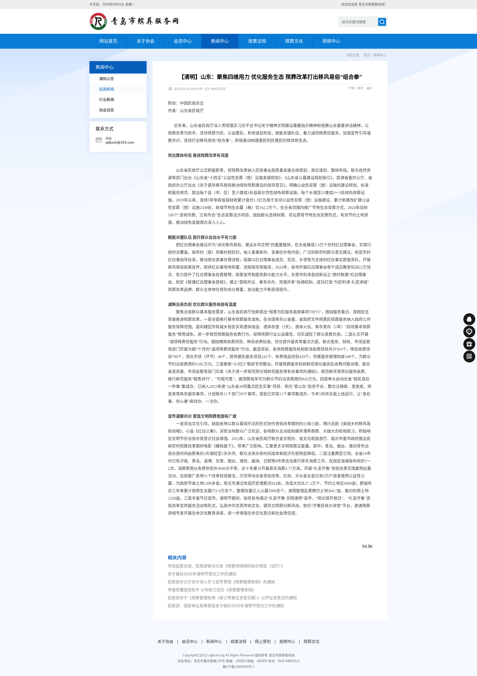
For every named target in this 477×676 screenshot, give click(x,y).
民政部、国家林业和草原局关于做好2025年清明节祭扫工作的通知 (226, 606)
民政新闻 (106, 89)
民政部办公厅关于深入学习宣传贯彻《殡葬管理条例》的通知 (221, 582)
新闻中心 (379, 55)
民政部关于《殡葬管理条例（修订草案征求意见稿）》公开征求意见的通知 (232, 598)
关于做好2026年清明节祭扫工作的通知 (202, 574)
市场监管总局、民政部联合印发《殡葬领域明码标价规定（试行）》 (226, 566)
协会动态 (106, 110)
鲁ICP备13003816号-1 (238, 667)
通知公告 (106, 79)
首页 (366, 55)
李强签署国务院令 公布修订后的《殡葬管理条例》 (212, 590)
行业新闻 (106, 99)
